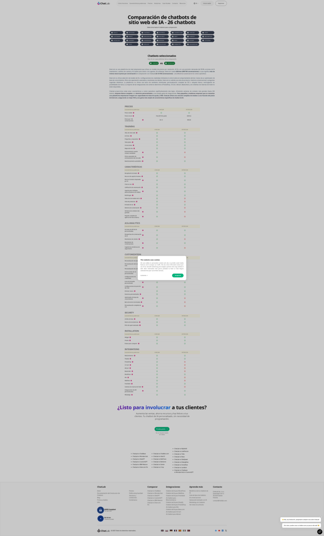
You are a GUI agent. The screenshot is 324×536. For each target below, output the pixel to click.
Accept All (178, 275)
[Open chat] (319, 531)
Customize (143, 275)
